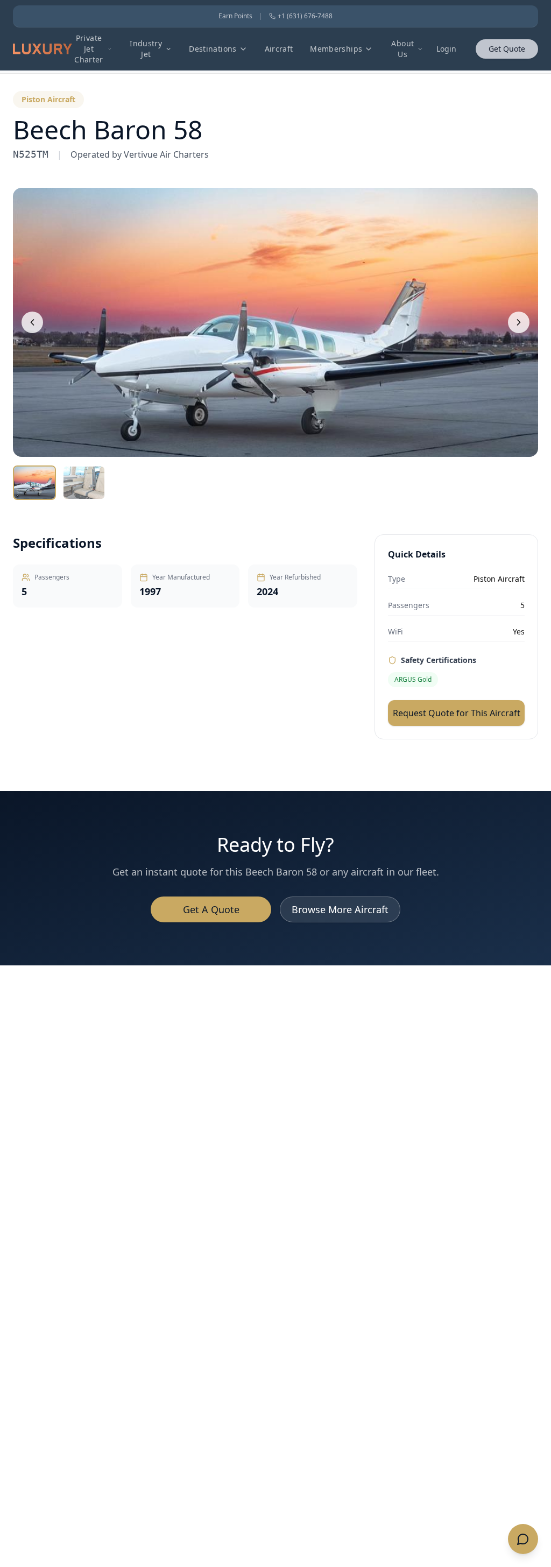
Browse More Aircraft (340, 909)
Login (446, 49)
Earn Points (235, 16)
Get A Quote (211, 909)
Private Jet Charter (88, 49)
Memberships (336, 49)
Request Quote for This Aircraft (456, 713)
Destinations (212, 49)
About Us (402, 48)
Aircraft (279, 49)
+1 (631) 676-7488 (305, 16)
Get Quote (507, 49)
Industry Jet (146, 48)
